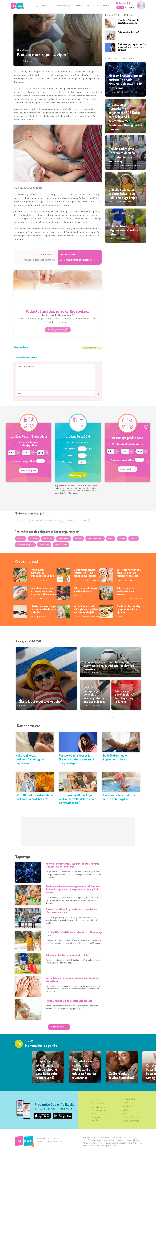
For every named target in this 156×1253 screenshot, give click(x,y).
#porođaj (71, 520)
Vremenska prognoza (25, 545)
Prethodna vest (48, 254)
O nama (126, 1102)
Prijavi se (120, 7)
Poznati (122, 538)
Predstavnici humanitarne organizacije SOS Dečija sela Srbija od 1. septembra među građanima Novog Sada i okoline (125, 116)
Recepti (134, 538)
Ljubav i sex (47, 538)
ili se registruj (130, 7)
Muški (85, 442)
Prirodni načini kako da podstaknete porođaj (128, 21)
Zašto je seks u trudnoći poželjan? (121, 1075)
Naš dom (78, 538)
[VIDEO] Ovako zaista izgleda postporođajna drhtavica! (34, 797)
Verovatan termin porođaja (99, 1118)
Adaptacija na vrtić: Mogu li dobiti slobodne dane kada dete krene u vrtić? (46, 1069)
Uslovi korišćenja (130, 1117)
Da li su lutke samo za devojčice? (76, 259)
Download (127, 1110)
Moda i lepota (63, 538)
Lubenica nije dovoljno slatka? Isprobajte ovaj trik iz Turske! (126, 696)
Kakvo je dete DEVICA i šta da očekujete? (85, 589)
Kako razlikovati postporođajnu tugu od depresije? (30, 759)
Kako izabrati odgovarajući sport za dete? (123, 230)
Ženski (76, 442)
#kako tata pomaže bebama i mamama (45, 520)
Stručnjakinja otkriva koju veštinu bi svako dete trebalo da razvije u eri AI (77, 799)
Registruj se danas (56, 329)
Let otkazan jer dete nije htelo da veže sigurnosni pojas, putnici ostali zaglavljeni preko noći (109, 665)
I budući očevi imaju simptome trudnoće (114, 757)
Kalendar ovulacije (100, 1107)
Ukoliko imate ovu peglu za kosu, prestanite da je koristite (43, 609)
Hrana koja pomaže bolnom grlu (39, 259)
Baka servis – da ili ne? (128, 32)
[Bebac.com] (17, 5)
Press (125, 1113)
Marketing (127, 1106)
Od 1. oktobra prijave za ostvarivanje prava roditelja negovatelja (129, 572)
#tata (84, 520)
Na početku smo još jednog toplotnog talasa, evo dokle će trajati (86, 609)
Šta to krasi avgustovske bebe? (40, 701)
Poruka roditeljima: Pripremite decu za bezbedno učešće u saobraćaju (122, 154)
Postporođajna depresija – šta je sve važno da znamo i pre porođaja (132, 47)
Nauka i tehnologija (95, 538)
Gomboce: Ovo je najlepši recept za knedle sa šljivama (129, 609)
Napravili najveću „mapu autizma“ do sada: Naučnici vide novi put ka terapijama (125, 81)
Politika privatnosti (131, 1121)
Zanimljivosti (44, 545)
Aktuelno (26, 50)
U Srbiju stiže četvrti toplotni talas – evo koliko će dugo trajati (123, 193)
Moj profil (96, 1100)
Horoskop (33, 538)
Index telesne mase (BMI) (100, 1112)
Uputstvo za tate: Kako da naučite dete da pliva (118, 797)
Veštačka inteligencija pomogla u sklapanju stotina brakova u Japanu (95, 694)
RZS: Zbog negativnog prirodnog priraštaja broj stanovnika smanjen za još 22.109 (43, 592)
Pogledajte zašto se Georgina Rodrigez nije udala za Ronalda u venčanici (84, 1069)
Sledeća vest (69, 254)
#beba (19, 520)
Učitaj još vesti (58, 1027)
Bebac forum (97, 1103)
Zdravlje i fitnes (61, 545)
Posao (110, 538)
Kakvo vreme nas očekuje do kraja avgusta (125, 590)
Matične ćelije (129, 1099)
